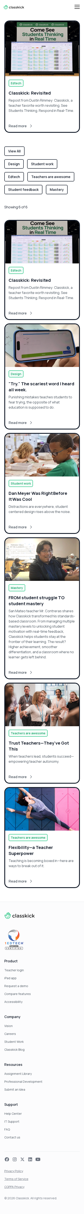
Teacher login (14, 970)
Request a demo (16, 986)
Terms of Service (16, 1179)
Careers (10, 1034)
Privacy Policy (13, 1171)
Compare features (17, 994)
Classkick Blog (14, 1049)
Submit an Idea (14, 1089)
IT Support (11, 1121)
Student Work (14, 1042)
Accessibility (13, 1002)
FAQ (7, 1129)
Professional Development (23, 1082)
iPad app (10, 978)
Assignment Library (18, 1074)
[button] (76, 7)
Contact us (12, 1137)
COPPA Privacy (14, 1187)
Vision (8, 1026)
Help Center (13, 1114)
